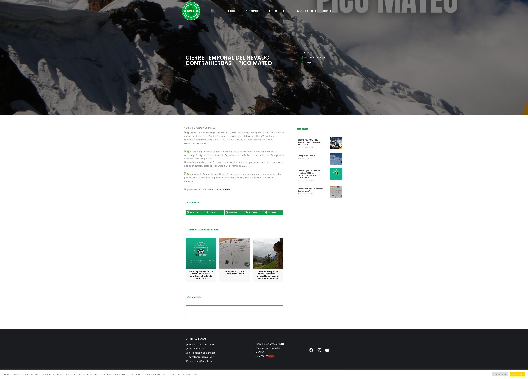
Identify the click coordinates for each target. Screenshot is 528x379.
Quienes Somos (250, 11)
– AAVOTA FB (263, 356)
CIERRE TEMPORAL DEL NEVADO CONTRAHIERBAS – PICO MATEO (310, 142)
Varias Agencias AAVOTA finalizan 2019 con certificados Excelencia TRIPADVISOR (201, 275)
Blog (286, 11)
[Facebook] (311, 350)
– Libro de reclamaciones (267, 344)
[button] (343, 11)
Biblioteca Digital (306, 11)
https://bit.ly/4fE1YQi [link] (220, 189)
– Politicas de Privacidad (267, 348)
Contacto (330, 11)
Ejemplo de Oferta (306, 155)
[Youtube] (327, 350)
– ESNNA (259, 352)
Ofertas (272, 11)
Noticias (308, 52)
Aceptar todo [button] (517, 374)
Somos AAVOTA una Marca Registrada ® (234, 272)
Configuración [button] (500, 374)
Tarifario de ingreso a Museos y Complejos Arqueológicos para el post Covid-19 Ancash (268, 275)
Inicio (231, 11)
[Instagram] (319, 350)
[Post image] (201, 253)
